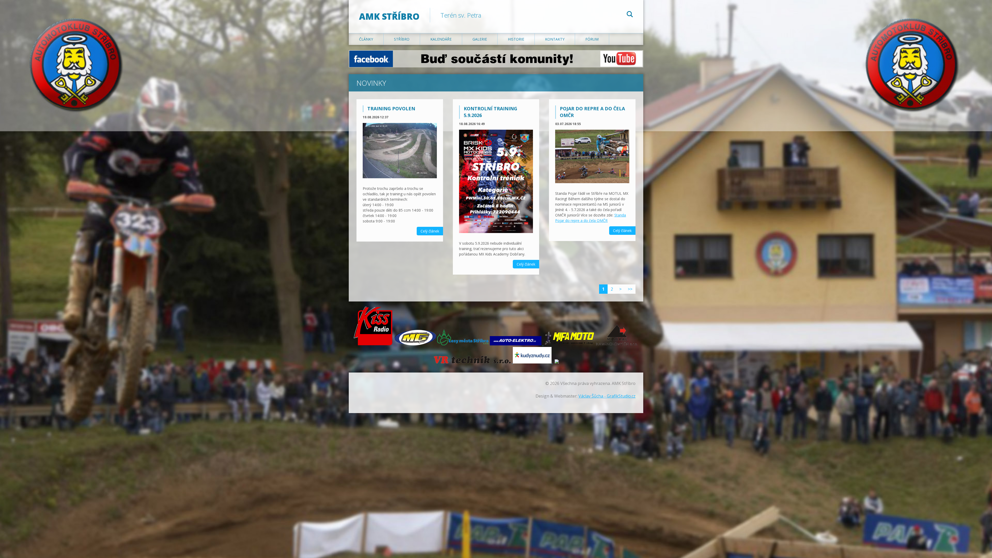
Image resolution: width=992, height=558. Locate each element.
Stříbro (401, 39)
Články (366, 39)
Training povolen (391, 108)
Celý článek (430, 231)
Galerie (479, 39)
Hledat (630, 15)
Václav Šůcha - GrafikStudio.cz (607, 396)
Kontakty (554, 39)
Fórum (592, 39)
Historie (516, 39)
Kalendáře (441, 39)
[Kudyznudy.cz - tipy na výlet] (532, 362)
